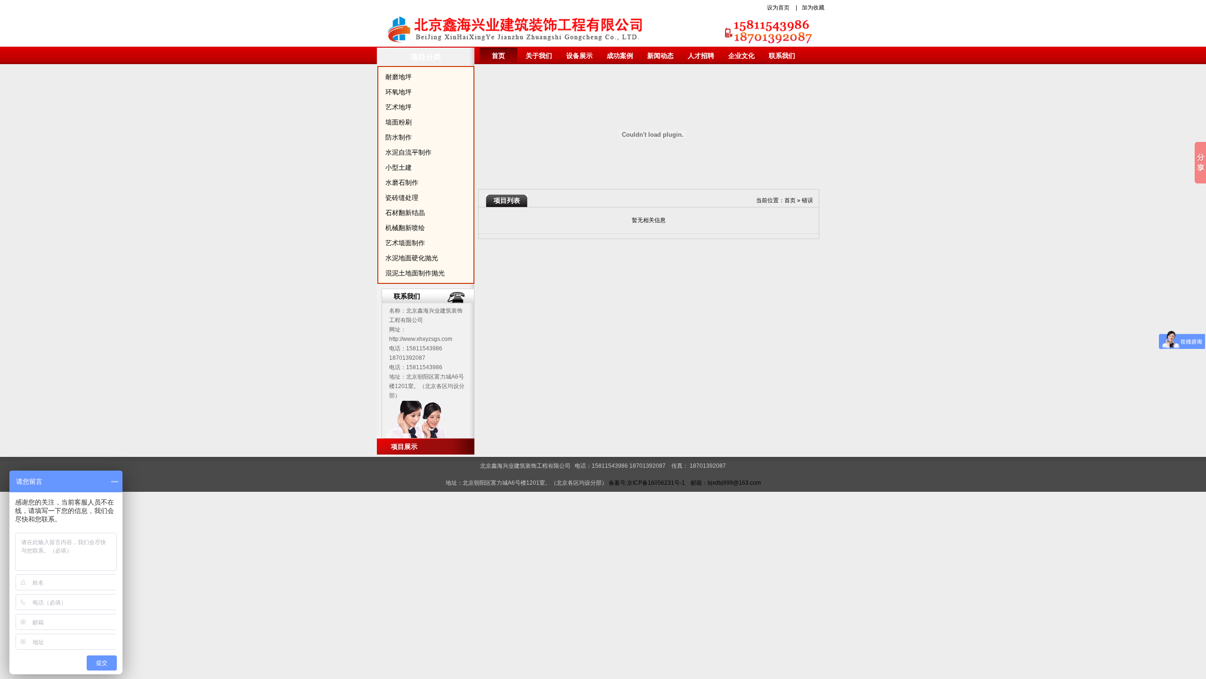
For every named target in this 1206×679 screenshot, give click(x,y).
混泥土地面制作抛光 (415, 273)
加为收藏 (813, 7)
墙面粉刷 (398, 122)
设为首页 (778, 7)
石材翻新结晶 (405, 212)
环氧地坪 (398, 92)
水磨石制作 (401, 182)
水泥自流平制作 (408, 152)
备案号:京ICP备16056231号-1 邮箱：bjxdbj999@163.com (685, 483)
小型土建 (398, 167)
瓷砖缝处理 (401, 197)
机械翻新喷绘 (405, 228)
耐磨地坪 (398, 77)
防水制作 (398, 137)
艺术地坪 (398, 107)
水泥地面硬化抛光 (411, 258)
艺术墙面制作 (405, 243)
